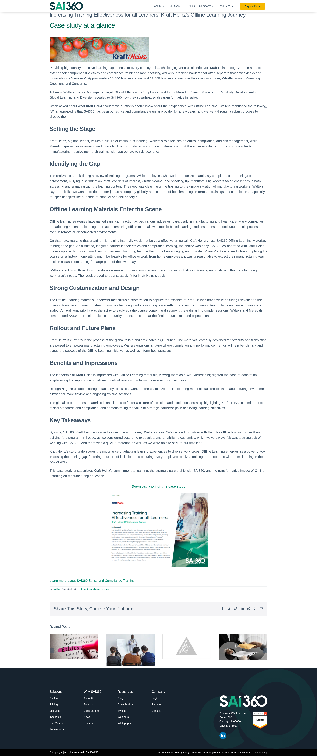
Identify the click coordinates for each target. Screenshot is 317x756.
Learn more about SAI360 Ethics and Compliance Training (92, 580)
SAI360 (56, 589)
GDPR (216, 752)
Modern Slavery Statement (236, 752)
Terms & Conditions (201, 752)
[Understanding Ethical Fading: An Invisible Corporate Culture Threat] (74, 646)
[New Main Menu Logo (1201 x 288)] (66, 4)
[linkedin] (222, 735)
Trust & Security (164, 752)
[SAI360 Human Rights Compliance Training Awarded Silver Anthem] (186, 646)
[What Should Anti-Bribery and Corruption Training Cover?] (243, 647)
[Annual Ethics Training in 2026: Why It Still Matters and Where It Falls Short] (130, 650)
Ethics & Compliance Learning (94, 589)
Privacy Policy (182, 752)
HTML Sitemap (259, 752)
